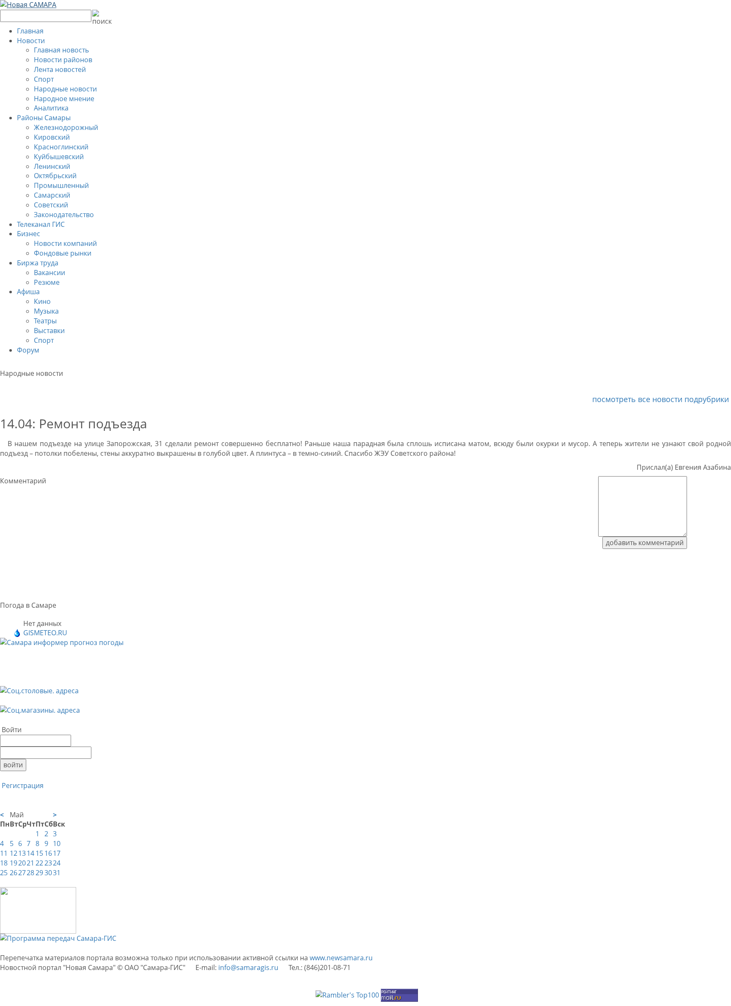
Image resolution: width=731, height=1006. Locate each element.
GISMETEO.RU (45, 632)
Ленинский (52, 166)
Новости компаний (65, 243)
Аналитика (51, 108)
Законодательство (64, 214)
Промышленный (61, 185)
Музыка (46, 311)
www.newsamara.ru (341, 957)
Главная (30, 31)
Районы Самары (44, 117)
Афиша (28, 291)
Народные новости (65, 89)
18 (4, 863)
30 (48, 872)
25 (4, 872)
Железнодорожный (66, 127)
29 (39, 872)
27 (22, 872)
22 (39, 863)
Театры (45, 320)
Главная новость (61, 50)
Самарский (52, 195)
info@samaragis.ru (248, 967)
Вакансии (49, 272)
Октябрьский (55, 175)
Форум (28, 350)
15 (39, 853)
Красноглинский (61, 147)
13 (22, 853)
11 (4, 853)
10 (56, 843)
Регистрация (22, 785)
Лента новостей (60, 69)
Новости (31, 40)
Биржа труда (37, 262)
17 (56, 853)
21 (30, 863)
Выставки (49, 330)
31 (56, 872)
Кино (42, 301)
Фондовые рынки (62, 253)
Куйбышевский (59, 156)
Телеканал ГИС (41, 224)
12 (13, 853)
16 (48, 853)
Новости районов (63, 59)
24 (56, 863)
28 (30, 872)
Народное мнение (64, 98)
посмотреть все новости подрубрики (661, 399)
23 (48, 863)
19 (13, 863)
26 (13, 872)
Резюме (47, 282)
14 (30, 853)
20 (22, 863)
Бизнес (28, 233)
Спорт (44, 79)
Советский (51, 204)
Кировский (52, 137)
